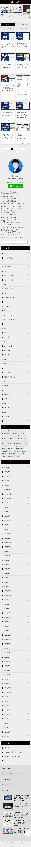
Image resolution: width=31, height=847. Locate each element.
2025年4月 (16, 525)
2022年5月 (16, 666)
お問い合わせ (8, 748)
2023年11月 (16, 595)
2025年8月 (16, 507)
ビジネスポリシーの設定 (16, 319)
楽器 (16, 284)
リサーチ (16, 407)
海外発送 (11, 448)
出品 (16, 333)
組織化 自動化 (16, 416)
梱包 (16, 359)
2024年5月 (16, 569)
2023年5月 (16, 613)
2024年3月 (16, 577)
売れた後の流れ (16, 355)
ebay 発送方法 (8, 28)
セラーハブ (16, 368)
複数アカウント (14, 453)
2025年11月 (16, 494)
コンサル (13, 438)
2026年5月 (16, 476)
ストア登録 (16, 372)
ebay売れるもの (23, 28)
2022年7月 (16, 657)
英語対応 (16, 328)
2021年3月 (16, 719)
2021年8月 (16, 701)
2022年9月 (16, 648)
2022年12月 (16, 635)
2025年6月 (16, 516)
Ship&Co (16, 390)
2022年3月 (16, 674)
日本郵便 (16, 394)
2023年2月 (16, 626)
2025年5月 (16, 520)
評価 (22, 453)
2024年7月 (16, 560)
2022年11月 (16, 639)
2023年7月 (16, 604)
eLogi (16, 324)
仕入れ (16, 412)
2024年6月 (16, 564)
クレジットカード (16, 262)
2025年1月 (16, 533)
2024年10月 (16, 547)
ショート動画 (22, 438)
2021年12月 (16, 688)
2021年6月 (16, 710)
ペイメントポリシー (7, 443)
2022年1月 (16, 683)
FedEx (16, 399)
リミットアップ (16, 315)
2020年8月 (16, 727)
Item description (13, 431)
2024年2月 (16, 582)
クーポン (5, 438)
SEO (22, 433)
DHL (16, 403)
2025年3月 (16, 529)
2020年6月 (16, 736)
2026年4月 (16, 480)
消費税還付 (20, 448)
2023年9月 (16, 600)
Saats (16, 433)
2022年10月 (16, 644)
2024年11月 (16, 542)
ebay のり (15, 2)
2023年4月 (16, 617)
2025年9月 (16, 503)
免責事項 (22, 842)
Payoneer (16, 306)
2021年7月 (16, 705)
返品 (4, 456)
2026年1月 (16, 485)
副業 (27, 443)
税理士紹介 (25, 451)
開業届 (19, 456)
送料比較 (11, 456)
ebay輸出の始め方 (22, 24)
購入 (16, 310)
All (16, 421)
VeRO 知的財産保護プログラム (9, 435)
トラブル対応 (16, 350)
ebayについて (16, 266)
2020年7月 (16, 732)
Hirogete (16, 385)
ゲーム (16, 302)
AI (16, 253)
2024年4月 (16, 573)
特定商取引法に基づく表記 (12, 756)
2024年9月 (16, 551)
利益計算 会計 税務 (16, 377)
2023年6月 (16, 608)
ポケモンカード (16, 280)
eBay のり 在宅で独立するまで (13, 752)
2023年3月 (16, 622)
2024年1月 (16, 586)
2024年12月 (16, 538)
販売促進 (16, 381)
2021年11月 (16, 692)
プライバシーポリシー (10, 760)
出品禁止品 (16, 337)
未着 (4, 448)
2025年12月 (16, 489)
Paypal (22, 431)
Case (4, 431)
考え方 (5, 453)
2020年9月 (16, 723)
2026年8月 (16, 467)
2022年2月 (16, 679)
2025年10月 (16, 498)
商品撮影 (16, 363)
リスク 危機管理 (19, 443)
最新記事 (8, 24)
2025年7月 (16, 511)
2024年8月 (16, 555)
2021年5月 (16, 714)
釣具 (16, 293)
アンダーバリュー (23, 435)
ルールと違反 (16, 346)
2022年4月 (16, 670)
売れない (15, 446)
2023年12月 (16, 591)
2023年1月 (16, 630)
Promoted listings (7, 433)
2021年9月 (16, 696)
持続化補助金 (23, 446)
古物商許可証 (6, 446)
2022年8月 (16, 652)
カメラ (16, 271)
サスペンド (16, 341)
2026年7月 (16, 472)
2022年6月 (16, 661)
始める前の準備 (16, 275)
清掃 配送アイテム (7, 451)
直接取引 (17, 451)
